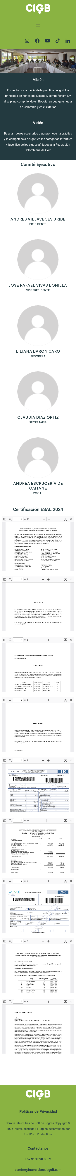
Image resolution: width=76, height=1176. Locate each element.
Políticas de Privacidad (38, 1111)
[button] (38, 25)
